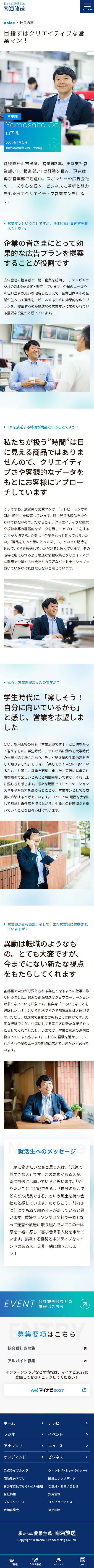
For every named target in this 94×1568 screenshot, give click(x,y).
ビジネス (55, 1457)
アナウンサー (15, 1445)
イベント (55, 1434)
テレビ (53, 1423)
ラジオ (9, 1434)
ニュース (55, 1445)
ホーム (9, 1423)
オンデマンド (15, 1457)
